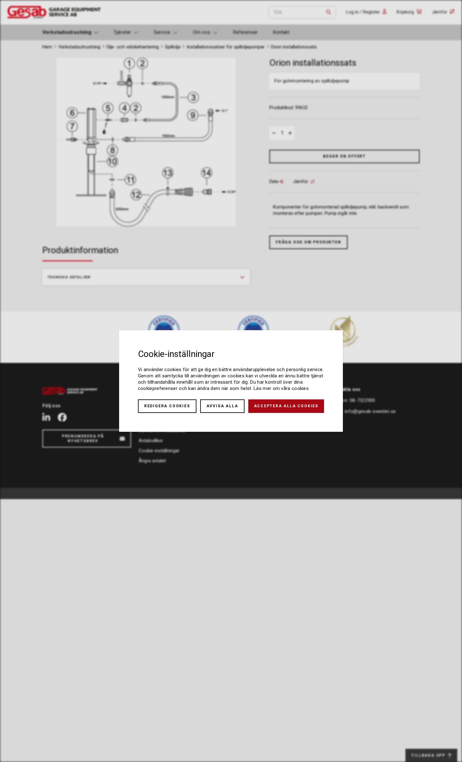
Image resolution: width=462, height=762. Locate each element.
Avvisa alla (222, 406)
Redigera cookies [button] (167, 406)
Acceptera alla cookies (286, 406)
